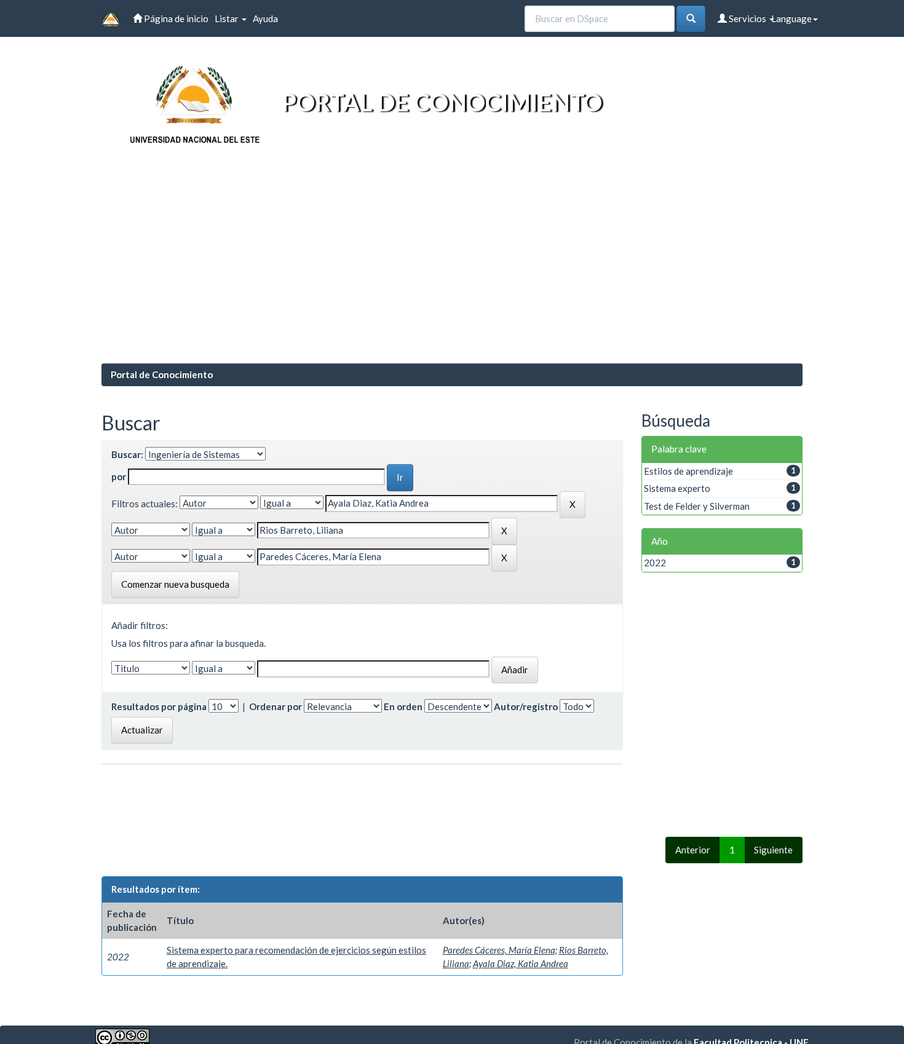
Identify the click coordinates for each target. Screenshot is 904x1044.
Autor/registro (526, 706)
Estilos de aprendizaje (688, 471)
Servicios (747, 18)
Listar (227, 18)
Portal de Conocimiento (162, 374)
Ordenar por (275, 706)
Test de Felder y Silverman (697, 506)
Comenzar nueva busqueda (175, 584)
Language (791, 18)
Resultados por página (159, 706)
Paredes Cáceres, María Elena (499, 949)
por (118, 476)
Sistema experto (677, 488)
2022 (655, 562)
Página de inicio (175, 18)
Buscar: (127, 454)
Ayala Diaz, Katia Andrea (520, 963)
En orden (403, 706)
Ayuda (265, 18)
